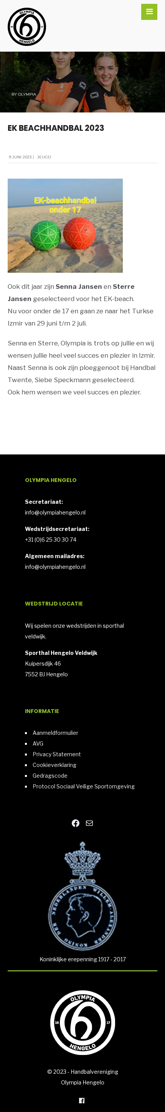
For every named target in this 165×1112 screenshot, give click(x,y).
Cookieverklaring (54, 765)
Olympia (27, 94)
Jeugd (44, 157)
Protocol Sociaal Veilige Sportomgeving (84, 786)
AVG (38, 743)
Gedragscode (50, 775)
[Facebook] (81, 1100)
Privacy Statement (57, 754)
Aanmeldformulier (55, 732)
